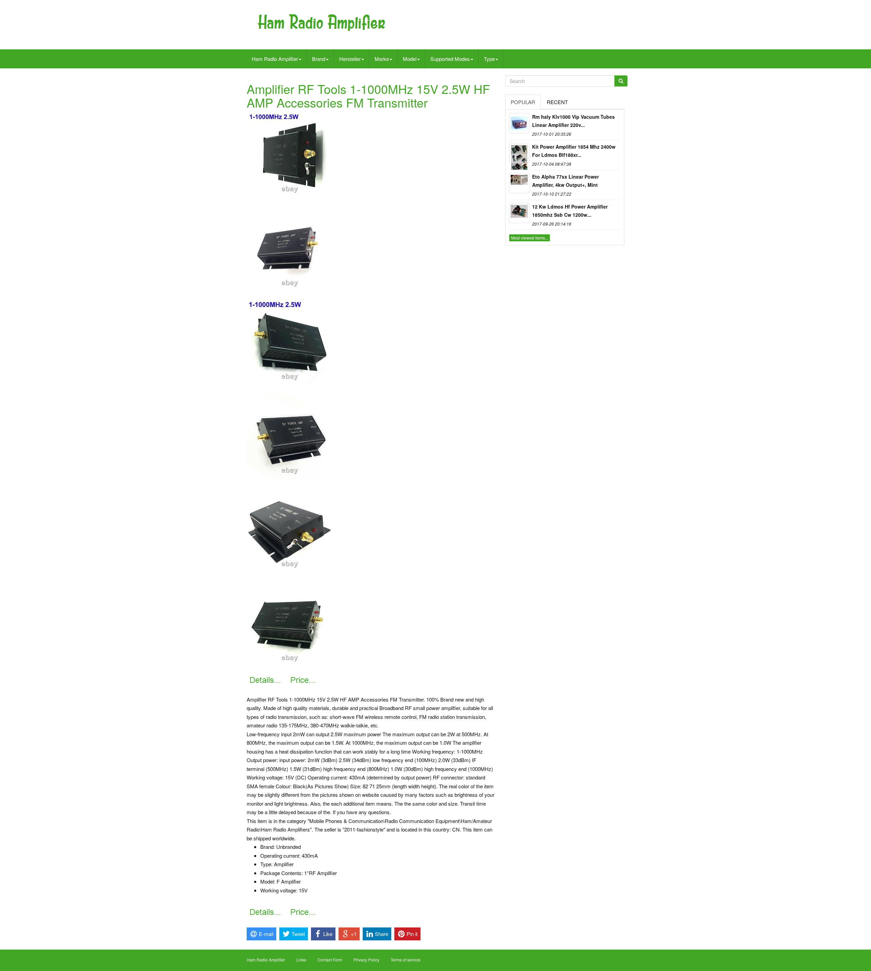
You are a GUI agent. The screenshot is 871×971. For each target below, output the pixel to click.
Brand (318, 58)
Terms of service (406, 959)
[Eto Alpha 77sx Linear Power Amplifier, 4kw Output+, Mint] (519, 183)
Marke (382, 58)
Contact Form (329, 959)
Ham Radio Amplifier (275, 58)
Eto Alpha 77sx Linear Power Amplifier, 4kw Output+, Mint (565, 180)
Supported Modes (450, 58)
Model (409, 58)
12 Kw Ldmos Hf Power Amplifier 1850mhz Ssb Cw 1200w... (570, 210)
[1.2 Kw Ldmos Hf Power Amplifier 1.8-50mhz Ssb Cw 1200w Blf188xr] (519, 213)
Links (301, 959)
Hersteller (350, 58)
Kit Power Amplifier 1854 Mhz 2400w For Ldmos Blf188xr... (573, 150)
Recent (557, 101)
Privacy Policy (366, 959)
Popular (523, 101)
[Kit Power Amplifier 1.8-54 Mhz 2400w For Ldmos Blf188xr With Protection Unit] (519, 153)
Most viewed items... (529, 238)
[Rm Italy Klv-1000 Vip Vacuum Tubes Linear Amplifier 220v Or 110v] (519, 123)
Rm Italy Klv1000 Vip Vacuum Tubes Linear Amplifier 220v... (573, 120)
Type (489, 58)
